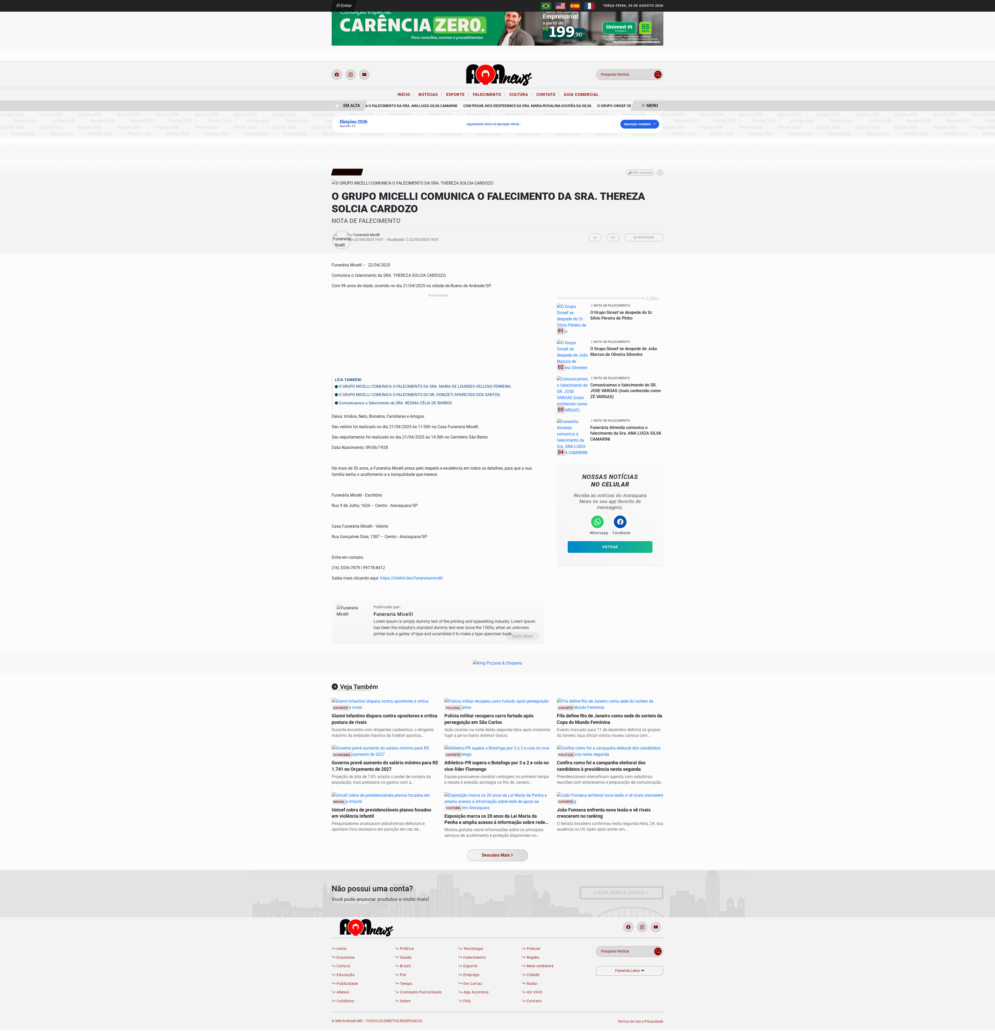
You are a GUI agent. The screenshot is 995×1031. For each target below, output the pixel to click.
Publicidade (347, 983)
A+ (613, 237)
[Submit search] (658, 75)
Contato (548, 94)
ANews (342, 992)
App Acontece (475, 992)
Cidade (532, 975)
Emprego (471, 975)
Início (406, 94)
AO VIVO (534, 992)
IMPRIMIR (645, 237)
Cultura (520, 94)
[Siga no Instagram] (350, 74)
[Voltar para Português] (546, 6)
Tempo (405, 983)
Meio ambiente (540, 966)
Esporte (457, 94)
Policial (533, 949)
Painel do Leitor (628, 971)
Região (532, 957)
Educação (345, 975)
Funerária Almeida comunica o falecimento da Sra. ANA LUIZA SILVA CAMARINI (372, 106)
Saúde (405, 957)
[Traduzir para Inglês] (560, 6)
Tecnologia (472, 949)
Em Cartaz (472, 983)
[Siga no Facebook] (337, 74)
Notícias (430, 94)
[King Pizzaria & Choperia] (497, 23)
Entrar (345, 5)
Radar (532, 983)
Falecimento (489, 94)
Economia (345, 957)
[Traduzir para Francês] (589, 6)
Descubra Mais (496, 855)
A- (595, 237)
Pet (402, 975)
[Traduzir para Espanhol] (575, 6)
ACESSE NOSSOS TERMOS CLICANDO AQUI (334, 1021)
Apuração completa (637, 124)
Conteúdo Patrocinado (420, 992)
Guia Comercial (581, 94)
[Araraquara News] (497, 74)
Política (406, 949)
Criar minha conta (619, 892)
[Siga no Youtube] (364, 74)
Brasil (405, 966)
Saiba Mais (522, 636)
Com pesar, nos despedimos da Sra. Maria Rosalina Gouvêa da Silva (515, 106)
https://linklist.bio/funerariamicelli (411, 578)
